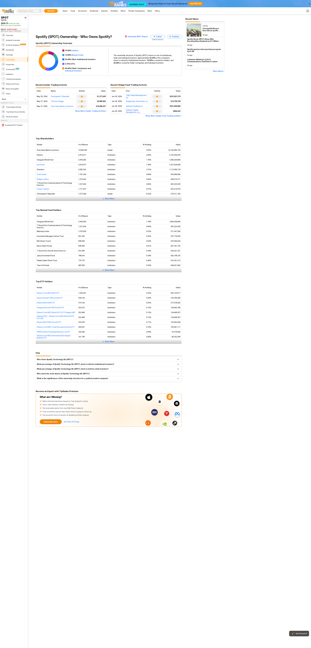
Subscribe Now (51, 422)
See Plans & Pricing (71, 422)
